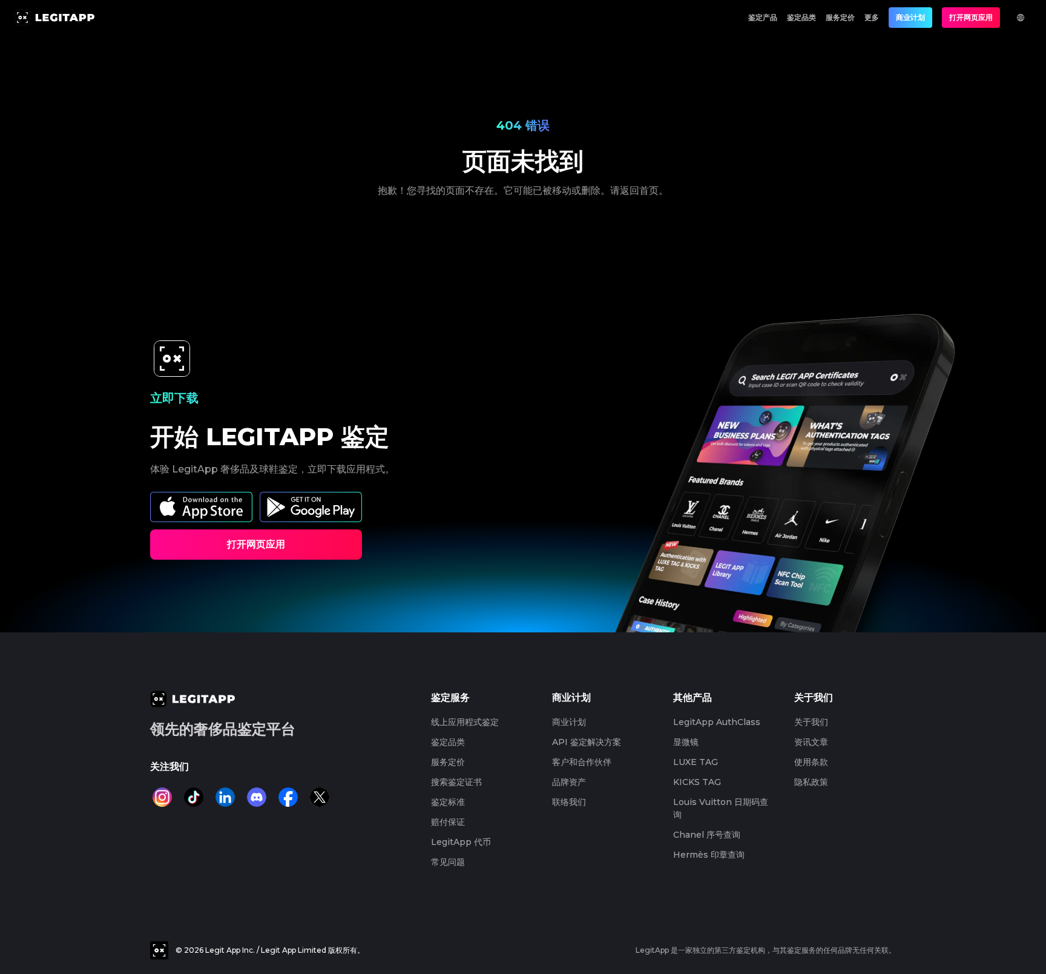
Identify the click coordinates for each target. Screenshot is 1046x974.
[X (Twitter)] (320, 797)
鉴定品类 (801, 17)
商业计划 (910, 17)
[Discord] (257, 797)
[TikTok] (194, 797)
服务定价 (840, 17)
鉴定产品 (762, 17)
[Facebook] (288, 797)
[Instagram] (162, 797)
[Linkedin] (225, 797)
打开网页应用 (971, 17)
